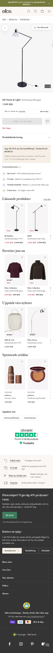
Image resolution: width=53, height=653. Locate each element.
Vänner (5, 593)
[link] (26, 3)
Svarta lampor (30, 418)
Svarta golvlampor (12, 418)
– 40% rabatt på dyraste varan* (24, 173)
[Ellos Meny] (49, 11)
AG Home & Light (11, 99)
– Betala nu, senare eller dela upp (28, 185)
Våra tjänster (8, 578)
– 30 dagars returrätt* (21, 190)
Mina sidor (7, 562)
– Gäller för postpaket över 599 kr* (24, 179)
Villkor (5, 585)
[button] (26, 605)
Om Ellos (6, 570)
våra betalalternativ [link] (35, 616)
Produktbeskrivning (12, 137)
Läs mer (22, 111)
